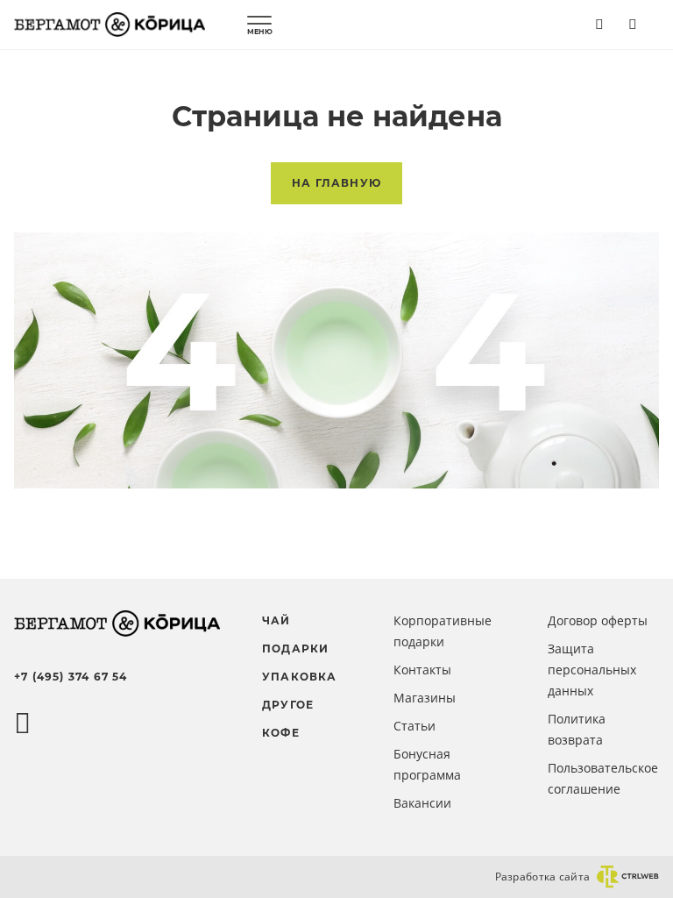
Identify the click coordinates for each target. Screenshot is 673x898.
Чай (276, 620)
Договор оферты (598, 620)
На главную (336, 182)
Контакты (422, 669)
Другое (288, 704)
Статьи (414, 725)
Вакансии (422, 803)
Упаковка (299, 676)
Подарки (295, 648)
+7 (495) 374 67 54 (71, 676)
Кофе (281, 732)
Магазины (424, 697)
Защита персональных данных (592, 669)
